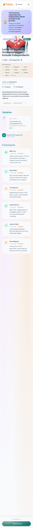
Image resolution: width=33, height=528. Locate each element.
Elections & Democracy (9, 39)
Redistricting (7, 103)
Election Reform (17, 103)
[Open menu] (28, 4)
